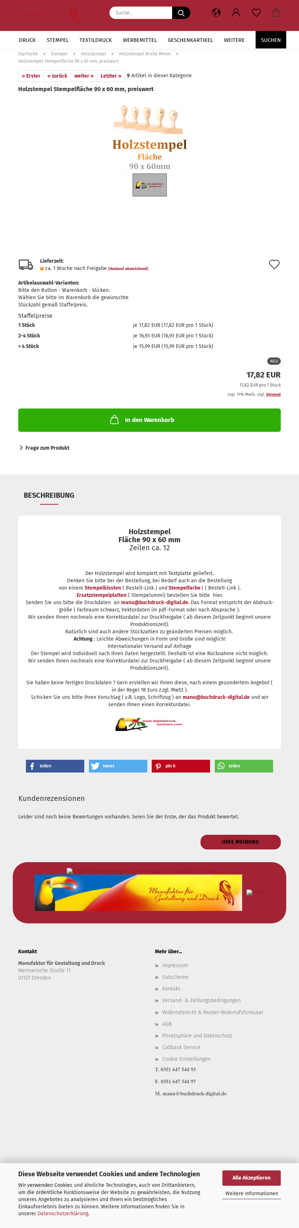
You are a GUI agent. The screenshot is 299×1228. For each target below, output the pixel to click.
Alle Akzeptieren (252, 1178)
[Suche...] (181, 13)
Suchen (271, 40)
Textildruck (95, 40)
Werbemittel (140, 40)
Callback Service (181, 1047)
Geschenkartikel (190, 40)
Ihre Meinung (240, 842)
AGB (166, 1024)
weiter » (84, 76)
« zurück (57, 76)
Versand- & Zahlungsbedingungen (201, 1000)
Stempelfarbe (184, 588)
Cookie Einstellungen (186, 1059)
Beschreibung (49, 495)
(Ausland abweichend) (128, 268)
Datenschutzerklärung (63, 1214)
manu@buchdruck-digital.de (216, 697)
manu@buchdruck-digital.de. (155, 602)
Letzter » (111, 76)
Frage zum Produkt (47, 448)
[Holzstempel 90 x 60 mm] (149, 148)
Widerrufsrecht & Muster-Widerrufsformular (212, 1012)
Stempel (58, 40)
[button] (236, 13)
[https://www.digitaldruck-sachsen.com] (52, 15)
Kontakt (171, 989)
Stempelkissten (103, 588)
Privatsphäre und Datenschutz (197, 1036)
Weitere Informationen (251, 1193)
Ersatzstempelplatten (102, 595)
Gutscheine (175, 977)
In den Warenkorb (149, 420)
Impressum (175, 965)
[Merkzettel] (256, 13)
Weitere (234, 40)
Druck (27, 40)
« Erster (31, 76)
